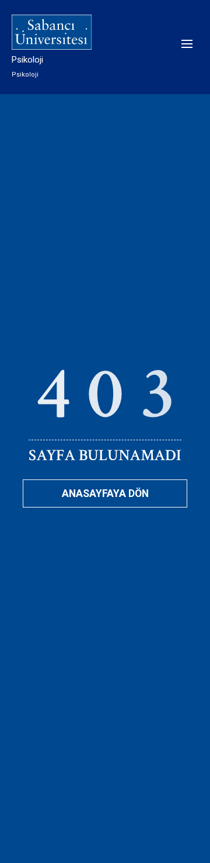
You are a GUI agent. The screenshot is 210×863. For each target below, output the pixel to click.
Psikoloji (27, 59)
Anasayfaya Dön (105, 493)
